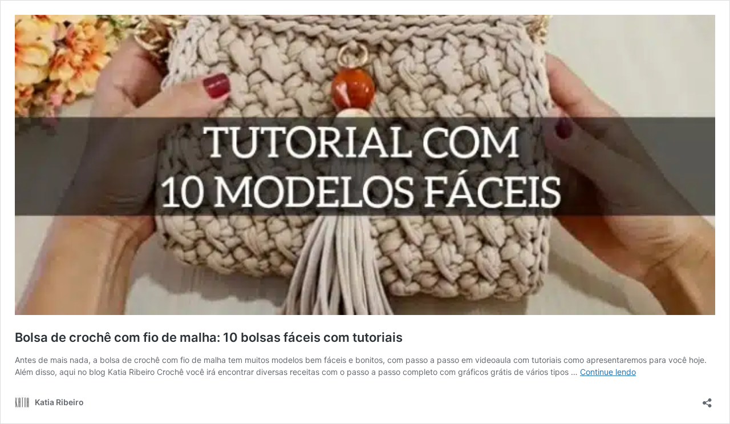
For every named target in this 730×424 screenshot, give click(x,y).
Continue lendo (608, 372)
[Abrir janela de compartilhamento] (707, 399)
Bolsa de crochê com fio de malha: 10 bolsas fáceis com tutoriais (209, 337)
